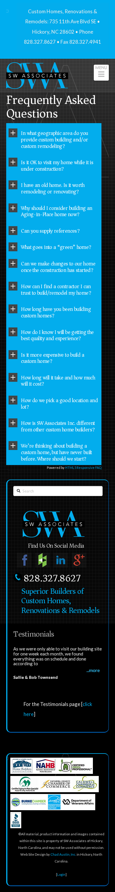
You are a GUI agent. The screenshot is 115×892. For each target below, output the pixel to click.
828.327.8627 (52, 578)
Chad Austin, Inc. (63, 854)
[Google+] (79, 560)
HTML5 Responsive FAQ (83, 467)
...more (93, 670)
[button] (101, 73)
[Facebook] (24, 560)
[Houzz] (42, 560)
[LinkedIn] (60, 560)
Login (61, 874)
